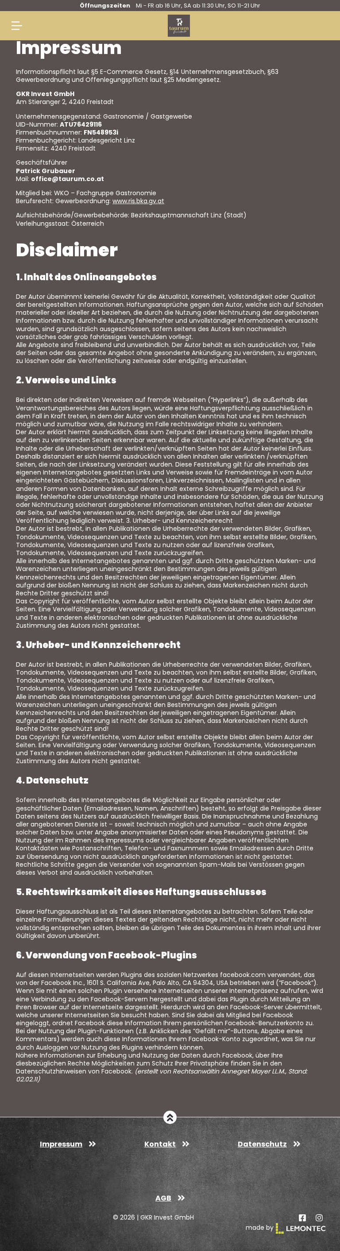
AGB (163, 1198)
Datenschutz (262, 1144)
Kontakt (160, 1144)
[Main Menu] (17, 26)
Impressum (61, 1144)
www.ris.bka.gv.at (138, 201)
